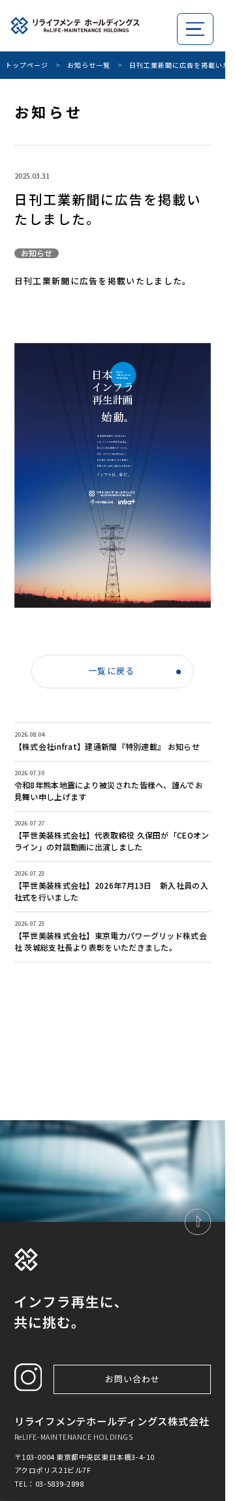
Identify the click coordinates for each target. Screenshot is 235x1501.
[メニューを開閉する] (195, 29)
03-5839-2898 (59, 1484)
